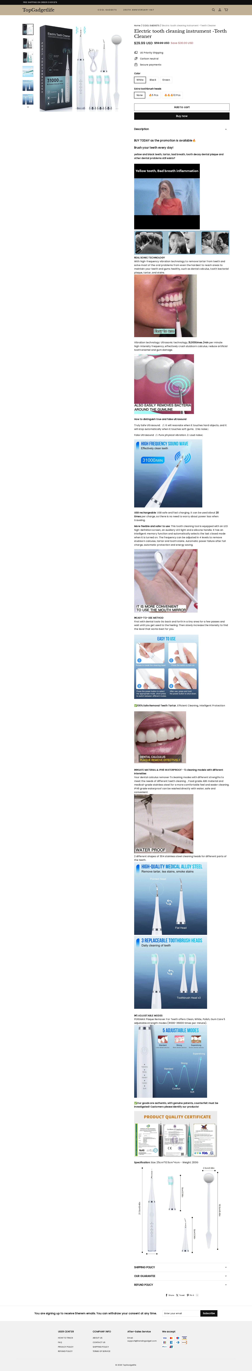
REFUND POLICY (65, 1351)
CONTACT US (99, 1342)
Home (137, 25)
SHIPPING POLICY (101, 1346)
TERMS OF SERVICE (101, 1351)
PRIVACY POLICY (66, 1346)
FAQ (60, 1342)
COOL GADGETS (107, 9)
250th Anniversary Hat (138, 9)
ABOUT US (98, 1337)
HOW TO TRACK (65, 1337)
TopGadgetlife (37, 10)
